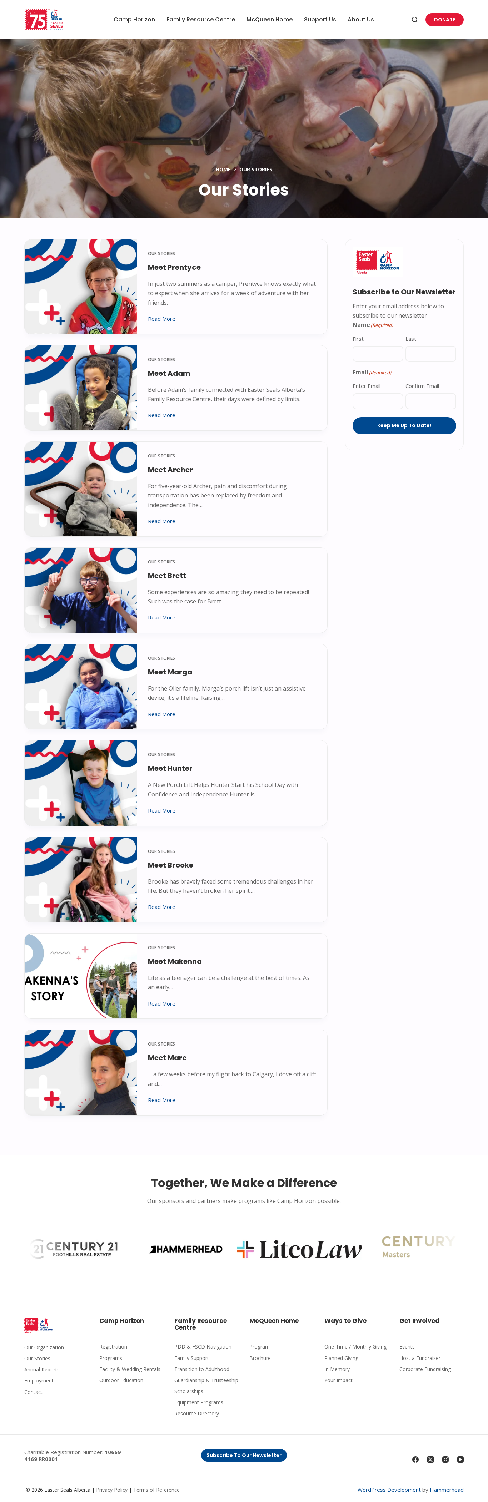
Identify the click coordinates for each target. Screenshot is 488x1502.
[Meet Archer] (81, 489)
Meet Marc (167, 1058)
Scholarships (188, 1391)
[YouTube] (460, 1459)
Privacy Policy (112, 1489)
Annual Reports (42, 1369)
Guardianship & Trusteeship (206, 1380)
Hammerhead (447, 1489)
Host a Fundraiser (419, 1358)
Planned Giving (341, 1358)
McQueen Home (270, 19)
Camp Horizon (134, 19)
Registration (113, 1346)
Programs (110, 1358)
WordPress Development (389, 1489)
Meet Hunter (170, 768)
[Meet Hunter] (81, 782)
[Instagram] (445, 1459)
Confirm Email (422, 386)
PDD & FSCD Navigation (202, 1346)
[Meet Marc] (81, 1072)
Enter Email (366, 386)
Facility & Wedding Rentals (129, 1369)
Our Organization (44, 1347)
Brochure (260, 1358)
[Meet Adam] (81, 387)
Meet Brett (167, 576)
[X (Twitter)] (430, 1459)
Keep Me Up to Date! (404, 425)
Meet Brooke (170, 865)
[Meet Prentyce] (81, 286)
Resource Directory (196, 1413)
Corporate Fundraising (425, 1369)
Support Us (320, 19)
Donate (444, 19)
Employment (39, 1380)
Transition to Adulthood (201, 1369)
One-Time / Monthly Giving (355, 1346)
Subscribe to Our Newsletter (244, 1455)
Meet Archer (170, 470)
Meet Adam (169, 373)
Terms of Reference (156, 1489)
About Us (361, 19)
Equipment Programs (198, 1402)
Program (259, 1346)
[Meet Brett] (81, 590)
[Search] (415, 19)
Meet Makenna (175, 961)
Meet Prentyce (174, 267)
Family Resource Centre (200, 19)
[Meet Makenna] (81, 976)
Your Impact (338, 1380)
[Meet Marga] (81, 686)
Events (407, 1346)
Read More (161, 319)
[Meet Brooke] (81, 879)
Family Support (191, 1358)
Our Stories (161, 254)
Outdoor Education (121, 1380)
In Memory (337, 1369)
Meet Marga (170, 672)
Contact (33, 1392)
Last (410, 338)
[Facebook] (415, 1459)
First (358, 338)
